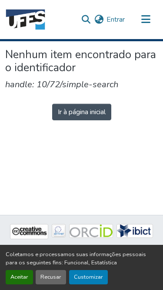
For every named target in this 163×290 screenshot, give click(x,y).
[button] (25, 19)
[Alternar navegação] (145, 19)
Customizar (88, 277)
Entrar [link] (115, 19)
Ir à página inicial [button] (82, 112)
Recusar (50, 277)
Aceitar (19, 277)
